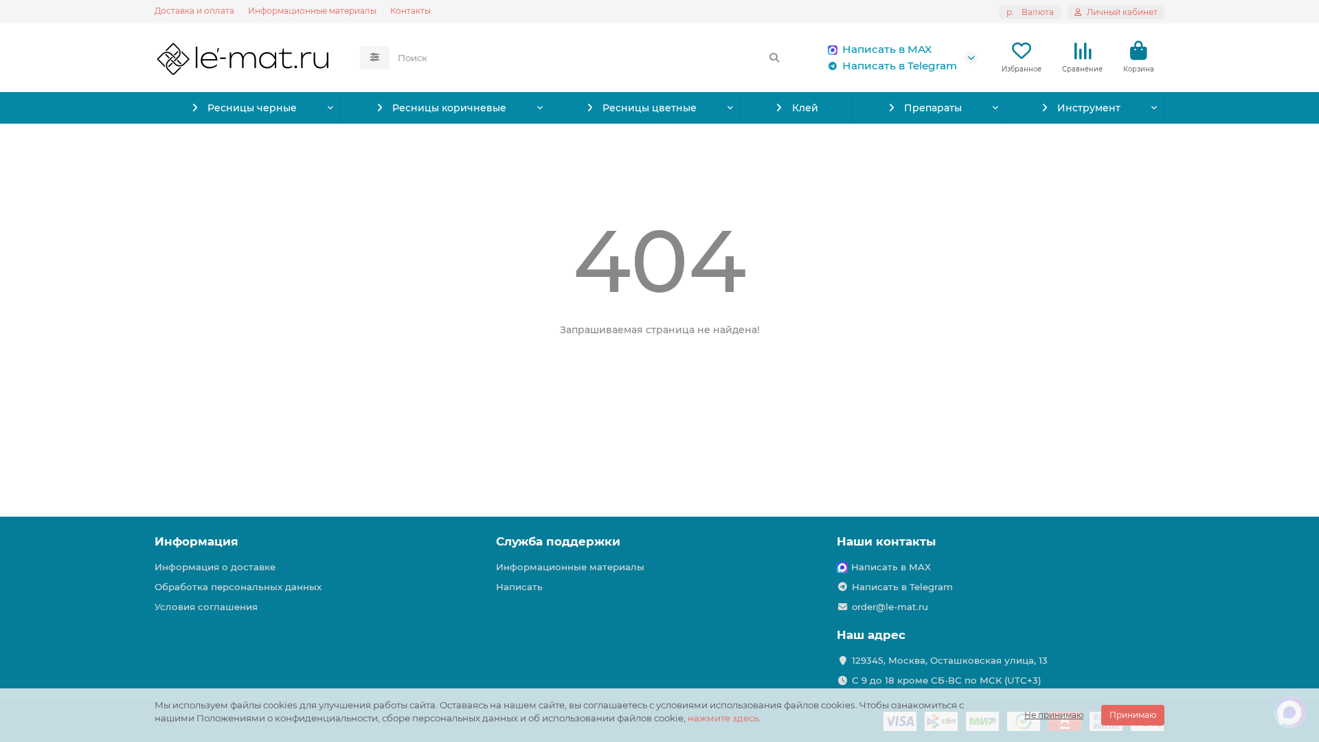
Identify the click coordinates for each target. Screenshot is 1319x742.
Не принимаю (1053, 715)
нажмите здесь (723, 717)
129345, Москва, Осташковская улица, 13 (950, 660)
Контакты (410, 10)
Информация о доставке (215, 566)
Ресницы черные (252, 108)
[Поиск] (774, 58)
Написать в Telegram (899, 65)
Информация (196, 541)
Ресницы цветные (649, 108)
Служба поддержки (558, 541)
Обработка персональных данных (238, 586)
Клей (805, 108)
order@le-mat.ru (890, 606)
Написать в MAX (887, 49)
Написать (519, 586)
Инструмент (1088, 108)
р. (1030, 12)
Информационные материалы (312, 10)
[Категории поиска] (375, 57)
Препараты (933, 108)
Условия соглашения (206, 606)
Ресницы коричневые (449, 108)
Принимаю (1132, 715)
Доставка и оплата (194, 10)
